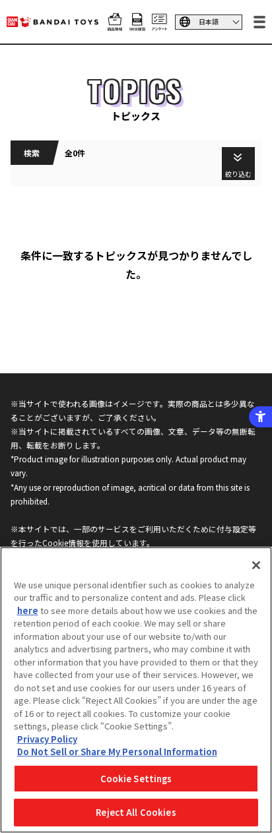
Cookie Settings (136, 778)
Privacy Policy (47, 739)
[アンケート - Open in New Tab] (159, 23)
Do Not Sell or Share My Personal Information (117, 751)
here (27, 610)
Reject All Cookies (136, 812)
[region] (136, 690)
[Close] (256, 565)
